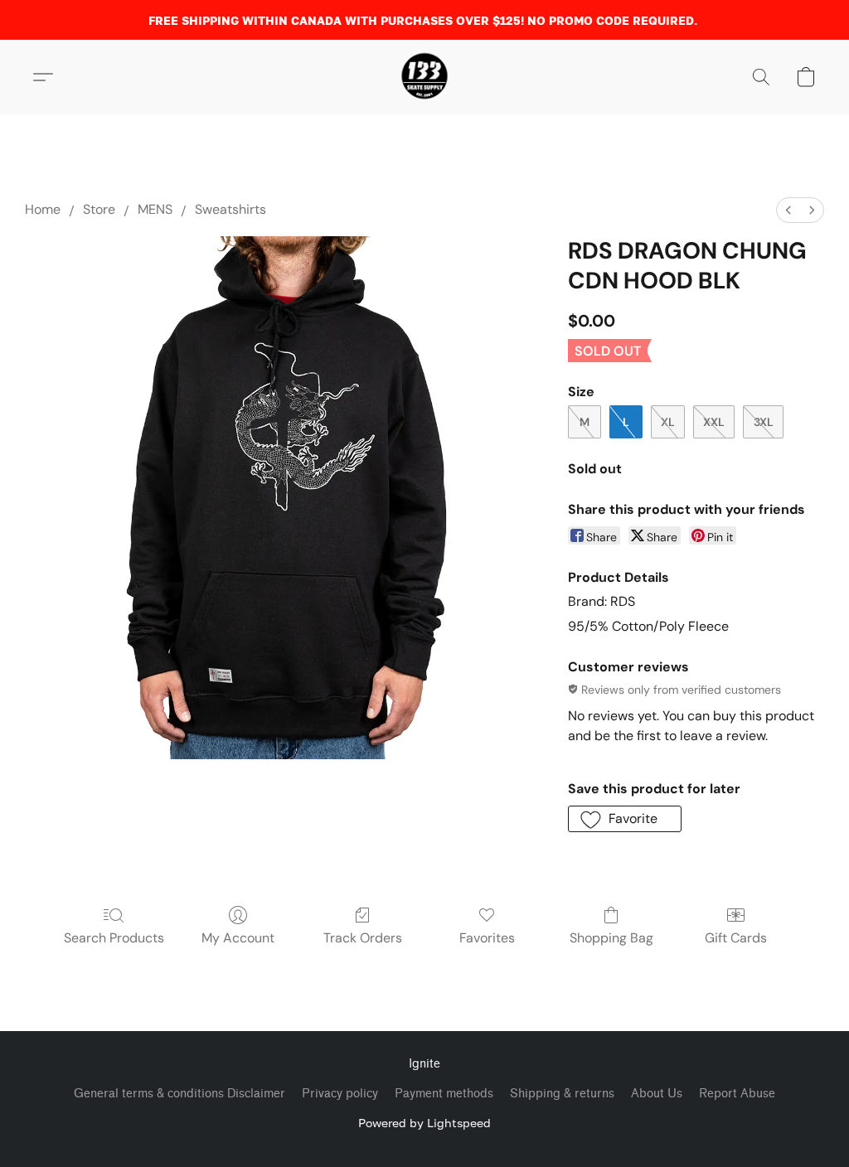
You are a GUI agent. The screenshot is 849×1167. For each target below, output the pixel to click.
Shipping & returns (562, 1094)
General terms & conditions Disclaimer (179, 1094)
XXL (714, 421)
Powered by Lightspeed (424, 1123)
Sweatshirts (230, 209)
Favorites (487, 938)
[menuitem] (788, 210)
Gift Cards (736, 938)
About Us (656, 1094)
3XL (764, 421)
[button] (424, 77)
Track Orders (362, 938)
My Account (237, 938)
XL (668, 421)
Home (43, 209)
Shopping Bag (611, 938)
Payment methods (444, 1094)
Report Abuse (737, 1094)
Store (99, 209)
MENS (155, 209)
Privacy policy (340, 1094)
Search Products (114, 938)
